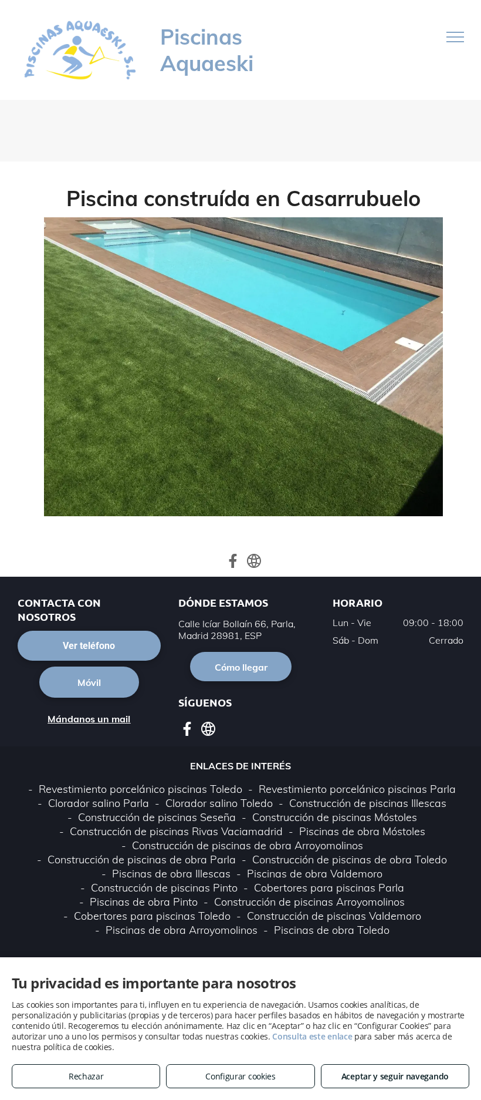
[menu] (455, 37)
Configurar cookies (240, 1076)
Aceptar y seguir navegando (395, 1076)
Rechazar (86, 1076)
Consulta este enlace (312, 1036)
